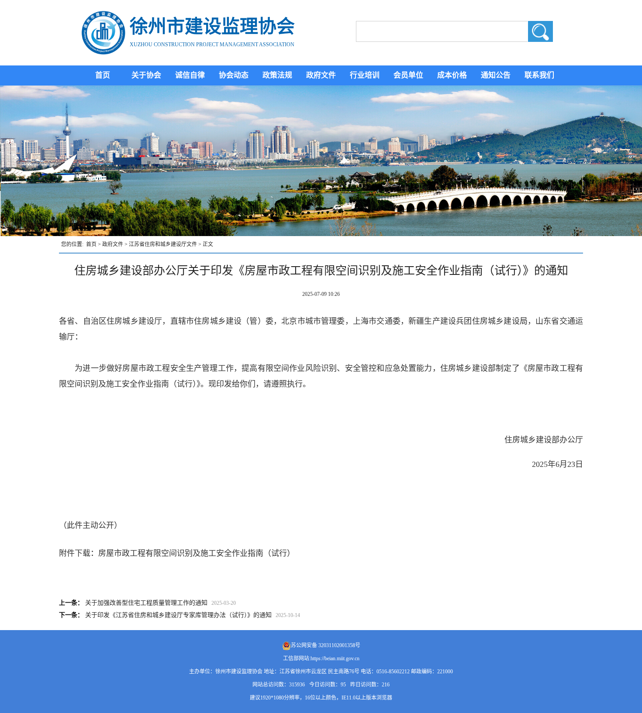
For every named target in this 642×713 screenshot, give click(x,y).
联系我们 (539, 75)
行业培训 (365, 75)
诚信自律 (190, 75)
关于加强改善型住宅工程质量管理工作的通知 (146, 603)
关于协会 (146, 75)
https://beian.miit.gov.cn (335, 658)
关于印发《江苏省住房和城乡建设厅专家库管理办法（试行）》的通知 (178, 615)
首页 (102, 75)
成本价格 (452, 75)
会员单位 (408, 75)
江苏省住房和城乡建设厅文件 (163, 244)
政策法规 (277, 75)
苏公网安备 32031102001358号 (325, 645)
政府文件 (321, 75)
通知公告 (496, 75)
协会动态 (234, 75)
